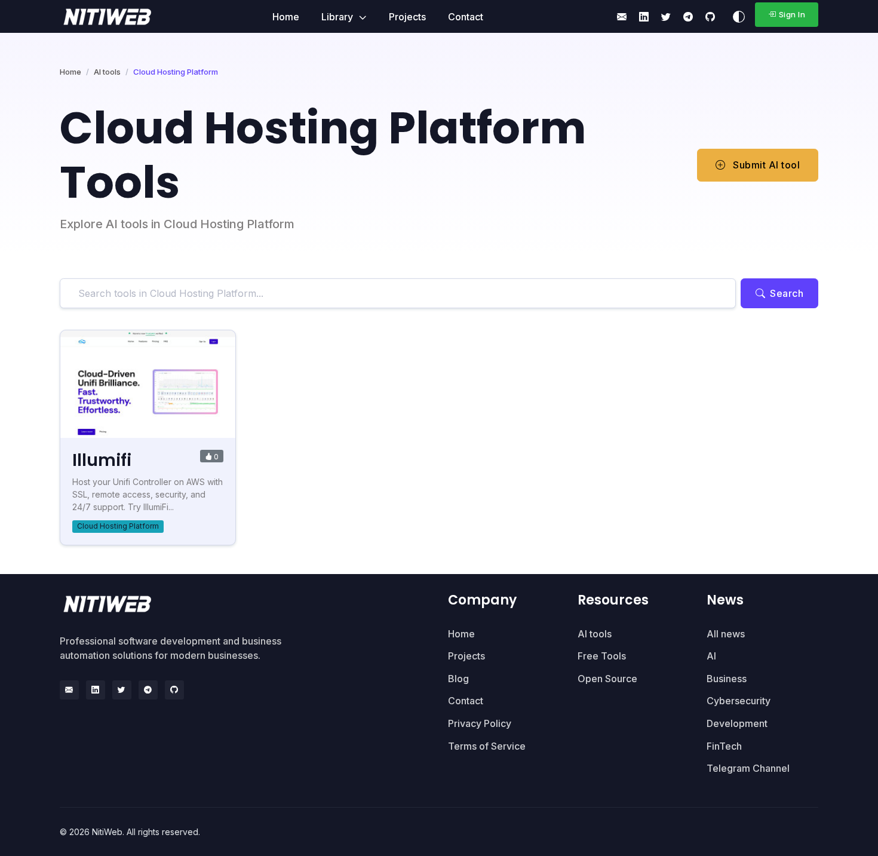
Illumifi (101, 460)
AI (711, 656)
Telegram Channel (748, 768)
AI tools (107, 71)
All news (726, 634)
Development (737, 723)
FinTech (724, 746)
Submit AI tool (765, 165)
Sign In (792, 14)
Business (727, 679)
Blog (458, 679)
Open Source (607, 679)
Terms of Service (487, 746)
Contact (465, 17)
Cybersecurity (738, 701)
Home (285, 17)
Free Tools (602, 656)
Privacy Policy (479, 723)
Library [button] (338, 17)
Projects (407, 17)
